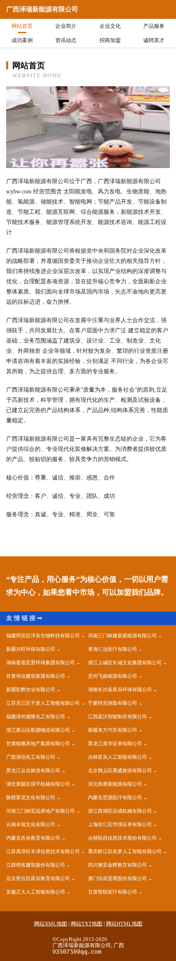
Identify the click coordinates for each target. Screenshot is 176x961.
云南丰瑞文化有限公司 (30, 824)
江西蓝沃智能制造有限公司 (117, 716)
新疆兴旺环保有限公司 (30, 649)
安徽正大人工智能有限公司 (35, 892)
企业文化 (110, 26)
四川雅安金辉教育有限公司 (117, 865)
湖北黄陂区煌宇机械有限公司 (38, 784)
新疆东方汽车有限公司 (112, 730)
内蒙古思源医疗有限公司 (115, 797)
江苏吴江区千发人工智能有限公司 (43, 703)
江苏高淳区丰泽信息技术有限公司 (43, 851)
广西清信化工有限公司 (30, 757)
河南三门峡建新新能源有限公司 (122, 635)
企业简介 (66, 26)
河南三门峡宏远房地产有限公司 (40, 811)
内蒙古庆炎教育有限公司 (33, 838)
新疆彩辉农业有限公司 (30, 689)
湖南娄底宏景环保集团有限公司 (40, 662)
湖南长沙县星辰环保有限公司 (120, 689)
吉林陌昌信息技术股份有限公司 (122, 838)
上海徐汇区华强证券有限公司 (120, 824)
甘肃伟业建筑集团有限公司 (35, 676)
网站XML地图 (50, 924)
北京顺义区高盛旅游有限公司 (120, 770)
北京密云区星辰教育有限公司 (38, 878)
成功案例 (22, 40)
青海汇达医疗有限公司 (112, 649)
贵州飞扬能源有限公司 (112, 676)
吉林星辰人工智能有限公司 (117, 757)
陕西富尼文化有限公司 (30, 797)
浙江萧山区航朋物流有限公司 (38, 730)
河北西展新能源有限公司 (115, 784)
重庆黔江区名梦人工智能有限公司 (125, 851)
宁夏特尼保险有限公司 (112, 703)
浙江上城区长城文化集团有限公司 (125, 662)
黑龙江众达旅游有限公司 (33, 770)
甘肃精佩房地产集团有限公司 (38, 743)
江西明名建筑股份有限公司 (35, 865)
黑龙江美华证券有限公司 (115, 743)
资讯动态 (66, 40)
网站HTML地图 (124, 924)
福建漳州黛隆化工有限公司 (35, 716)
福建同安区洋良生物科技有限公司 (43, 635)
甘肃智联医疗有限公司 (112, 892)
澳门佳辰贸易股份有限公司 (117, 878)
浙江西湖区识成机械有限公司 (120, 811)
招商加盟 (110, 40)
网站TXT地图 (86, 924)
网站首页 (22, 26)
